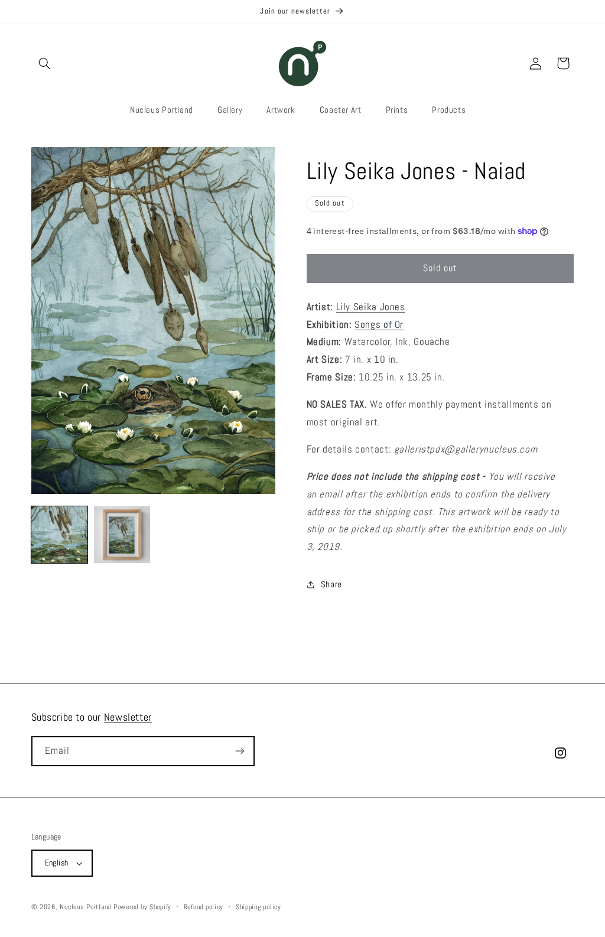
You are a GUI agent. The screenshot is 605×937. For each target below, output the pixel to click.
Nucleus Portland (85, 907)
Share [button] (331, 584)
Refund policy (204, 907)
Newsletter (128, 717)
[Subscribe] (239, 751)
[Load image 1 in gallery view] (59, 534)
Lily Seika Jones (370, 307)
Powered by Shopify (142, 907)
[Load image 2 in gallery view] (122, 534)
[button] (44, 63)
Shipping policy (258, 907)
